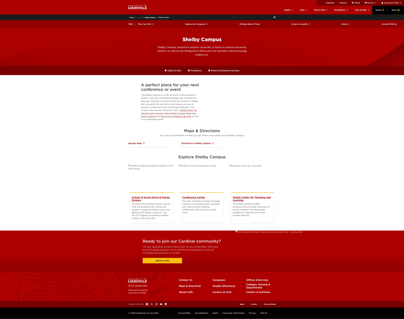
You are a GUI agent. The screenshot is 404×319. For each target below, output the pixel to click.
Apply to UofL (174, 70)
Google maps (135, 143)
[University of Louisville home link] (138, 7)
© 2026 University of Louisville (143, 313)
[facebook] (147, 304)
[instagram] (156, 304)
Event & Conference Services (225, 70)
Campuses (219, 280)
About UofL (186, 292)
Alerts (215, 313)
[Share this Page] (274, 17)
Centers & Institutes (258, 292)
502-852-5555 (141, 286)
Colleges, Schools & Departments (258, 286)
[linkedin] (166, 304)
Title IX (263, 313)
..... (138, 17)
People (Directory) (224, 286)
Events (254, 304)
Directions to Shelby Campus (196, 143)
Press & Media (270, 304)
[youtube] (161, 304)
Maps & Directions (190, 286)
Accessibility (184, 313)
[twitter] (152, 304)
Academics (196, 70)
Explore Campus (150, 17)
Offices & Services (257, 280)
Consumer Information (234, 313)
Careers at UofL (222, 292)
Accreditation (201, 313)
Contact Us (185, 280)
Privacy (252, 313)
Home (132, 17)
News (242, 304)
